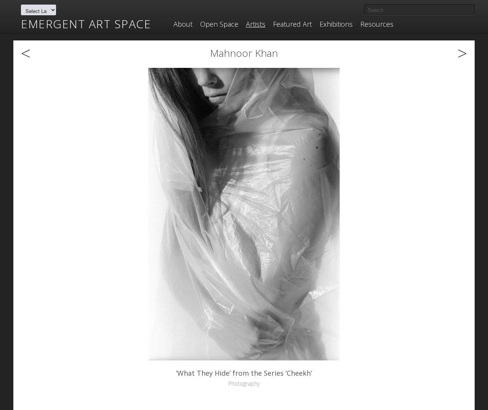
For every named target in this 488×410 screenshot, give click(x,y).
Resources (376, 24)
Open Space (219, 24)
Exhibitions (336, 24)
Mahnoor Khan (244, 53)
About (183, 24)
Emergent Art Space (86, 24)
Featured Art (292, 24)
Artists (255, 24)
